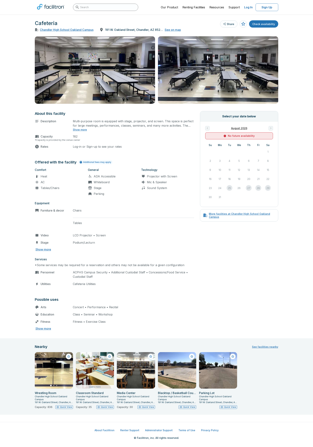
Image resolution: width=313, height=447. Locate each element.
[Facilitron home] (50, 11)
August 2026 (239, 128)
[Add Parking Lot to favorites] (233, 356)
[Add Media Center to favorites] (151, 356)
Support (234, 7)
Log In (248, 7)
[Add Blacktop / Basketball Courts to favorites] (192, 356)
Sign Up (267, 7)
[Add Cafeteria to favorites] (243, 24)
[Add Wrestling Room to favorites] (69, 356)
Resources (216, 7)
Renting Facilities (193, 7)
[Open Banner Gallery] (95, 70)
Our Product (169, 7)
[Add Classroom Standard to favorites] (109, 356)
